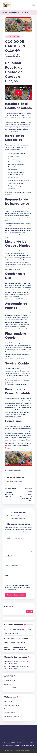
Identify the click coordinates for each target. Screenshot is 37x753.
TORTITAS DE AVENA (11, 634)
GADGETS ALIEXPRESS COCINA (16, 638)
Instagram (8, 445)
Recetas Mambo (9, 709)
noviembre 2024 (9, 680)
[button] (14, 481)
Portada (5, 12)
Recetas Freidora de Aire (12, 705)
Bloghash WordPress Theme (23, 745)
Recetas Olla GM (13, 37)
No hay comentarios (14, 56)
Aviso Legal (9, 751)
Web (6, 575)
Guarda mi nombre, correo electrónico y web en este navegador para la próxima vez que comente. (17, 587)
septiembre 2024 (10, 688)
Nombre (8, 556)
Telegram (8, 448)
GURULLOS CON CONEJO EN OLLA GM (18, 629)
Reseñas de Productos (11, 716)
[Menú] (33, 4)
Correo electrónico (13, 566)
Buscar (7, 606)
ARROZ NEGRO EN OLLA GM (14, 643)
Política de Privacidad (22, 751)
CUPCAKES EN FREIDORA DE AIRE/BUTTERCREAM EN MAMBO (16, 648)
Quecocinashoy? (15, 477)
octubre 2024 (9, 684)
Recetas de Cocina (10, 701)
